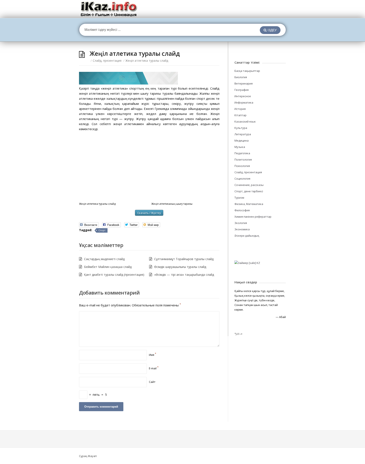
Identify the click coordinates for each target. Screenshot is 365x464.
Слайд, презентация (107, 61)
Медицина (241, 140)
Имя (152, 355)
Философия (242, 210)
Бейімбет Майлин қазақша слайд (108, 267)
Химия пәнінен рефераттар (252, 216)
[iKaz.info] (109, 9)
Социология (242, 178)
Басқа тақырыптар (247, 71)
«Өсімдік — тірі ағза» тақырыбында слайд (184, 275)
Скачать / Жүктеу (149, 213)
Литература (242, 134)
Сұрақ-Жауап (88, 456)
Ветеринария (243, 83)
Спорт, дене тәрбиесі (248, 191)
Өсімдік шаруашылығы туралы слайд (180, 267)
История (240, 109)
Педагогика (242, 153)
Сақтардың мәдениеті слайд (104, 259)
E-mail (154, 368)
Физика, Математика (248, 204)
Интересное (242, 96)
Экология (240, 223)
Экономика (242, 229)
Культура (240, 128)
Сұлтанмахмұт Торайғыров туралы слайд (184, 259)
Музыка (239, 147)
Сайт (152, 382)
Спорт (101, 230)
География (241, 90)
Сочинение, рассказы (249, 185)
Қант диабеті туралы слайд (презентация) (114, 275)
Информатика (243, 102)
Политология (243, 159)
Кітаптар (240, 115)
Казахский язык (245, 121)
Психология (242, 166)
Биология (240, 77)
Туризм (239, 197)
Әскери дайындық (246, 235)
